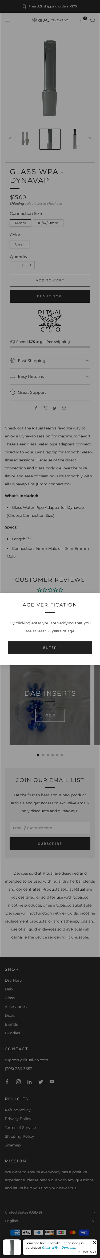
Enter (50, 648)
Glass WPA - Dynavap (58, 1247)
